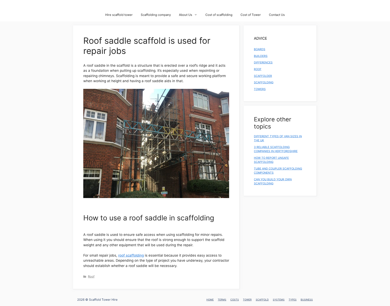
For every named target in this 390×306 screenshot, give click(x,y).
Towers (260, 89)
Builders (261, 56)
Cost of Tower (250, 15)
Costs (234, 299)
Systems (279, 299)
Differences (263, 62)
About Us (185, 15)
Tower (247, 299)
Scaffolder (263, 75)
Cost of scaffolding (218, 15)
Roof (91, 276)
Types (293, 299)
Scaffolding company (156, 15)
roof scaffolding (131, 255)
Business (307, 299)
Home (210, 299)
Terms (222, 299)
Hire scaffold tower (119, 15)
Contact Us (277, 15)
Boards (259, 49)
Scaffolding (263, 82)
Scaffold (262, 299)
